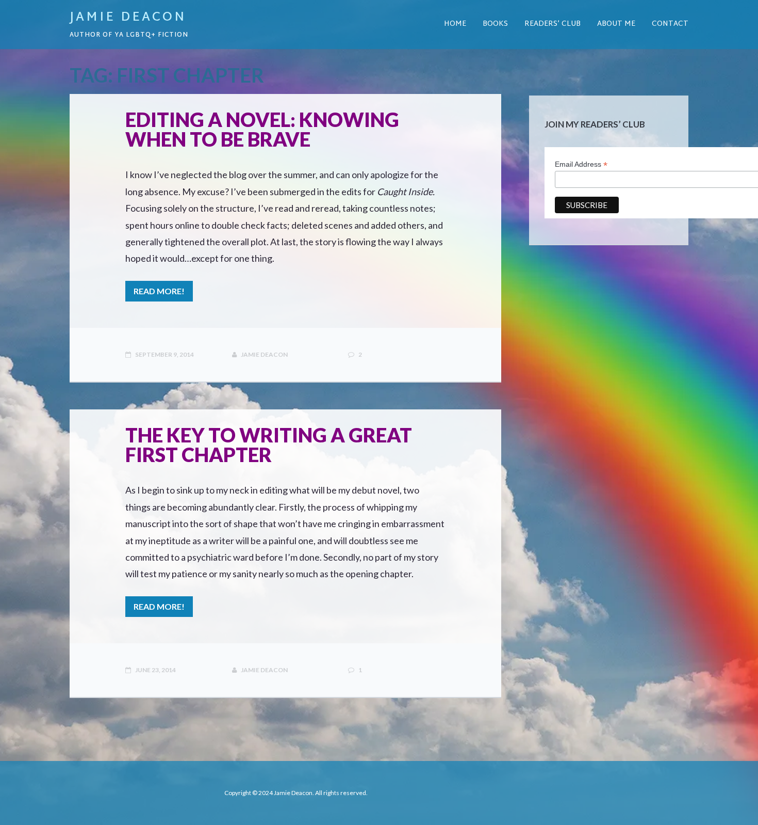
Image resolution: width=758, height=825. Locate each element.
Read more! (159, 291)
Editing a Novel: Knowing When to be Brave (262, 129)
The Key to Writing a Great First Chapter (268, 444)
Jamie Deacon (128, 17)
